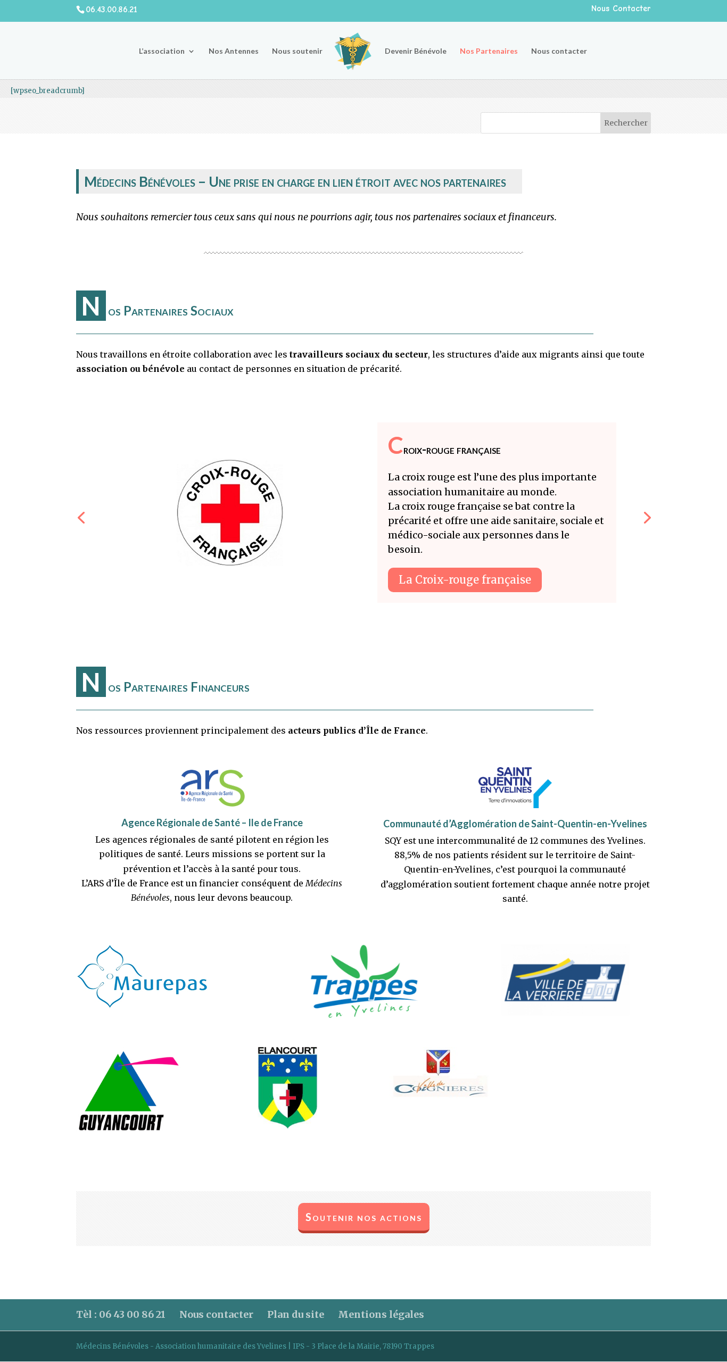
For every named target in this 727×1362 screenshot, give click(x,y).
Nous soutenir (297, 51)
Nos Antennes (234, 51)
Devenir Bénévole (416, 51)
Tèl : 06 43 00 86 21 (121, 1314)
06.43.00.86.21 (111, 9)
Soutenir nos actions (363, 1216)
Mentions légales (381, 1314)
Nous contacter (559, 51)
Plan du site (295, 1314)
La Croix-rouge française (465, 579)
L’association (162, 51)
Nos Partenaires (489, 51)
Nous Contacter (621, 8)
